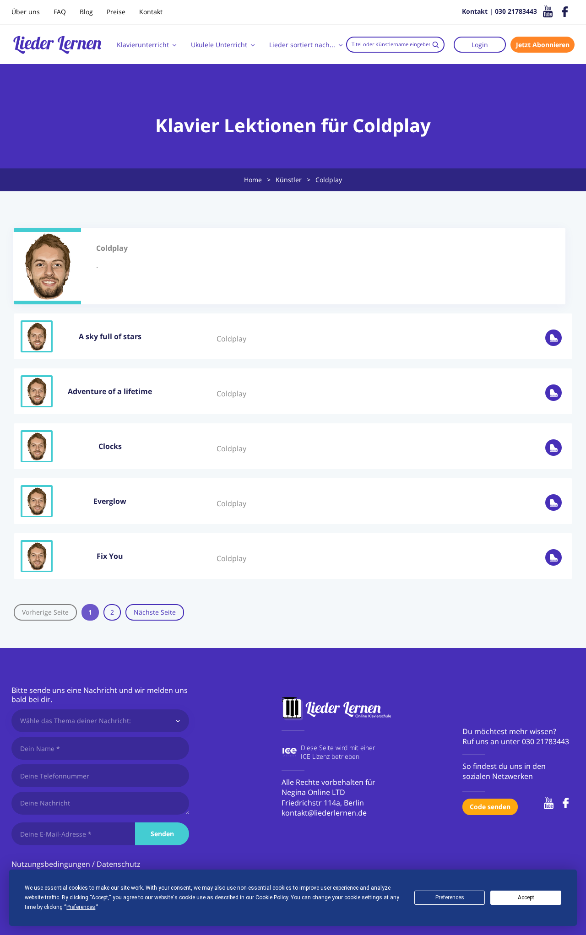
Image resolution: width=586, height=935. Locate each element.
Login (480, 44)
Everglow (109, 501)
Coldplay (231, 339)
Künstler (289, 179)
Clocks (110, 446)
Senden (162, 833)
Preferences (449, 897)
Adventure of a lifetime (110, 391)
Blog (86, 11)
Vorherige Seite (45, 612)
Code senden (490, 806)
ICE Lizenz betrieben (330, 756)
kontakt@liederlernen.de (324, 813)
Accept (526, 897)
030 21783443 (545, 741)
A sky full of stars (110, 336)
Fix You (110, 556)
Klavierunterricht (143, 44)
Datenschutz (118, 864)
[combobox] (395, 45)
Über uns (25, 11)
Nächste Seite (155, 612)
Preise (116, 11)
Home (253, 179)
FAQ (60, 11)
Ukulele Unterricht (219, 44)
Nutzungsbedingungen (50, 864)
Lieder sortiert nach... (302, 44)
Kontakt (151, 11)
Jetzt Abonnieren (543, 44)
